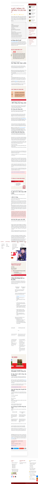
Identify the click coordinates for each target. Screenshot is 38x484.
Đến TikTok (37, 478)
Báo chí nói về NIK (31, 39)
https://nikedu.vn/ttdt (13, 445)
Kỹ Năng (30, 43)
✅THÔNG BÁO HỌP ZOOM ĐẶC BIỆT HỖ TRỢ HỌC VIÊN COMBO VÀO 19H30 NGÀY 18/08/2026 (33, 6)
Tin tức (30, 44)
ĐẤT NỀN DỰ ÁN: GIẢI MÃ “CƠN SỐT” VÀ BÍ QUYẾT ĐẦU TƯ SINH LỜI (33, 16)
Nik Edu (31, 483)
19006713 (33, 478)
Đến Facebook (37, 476)
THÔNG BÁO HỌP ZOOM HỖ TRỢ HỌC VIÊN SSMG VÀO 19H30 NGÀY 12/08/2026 (33, 10)
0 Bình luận (16, 14)
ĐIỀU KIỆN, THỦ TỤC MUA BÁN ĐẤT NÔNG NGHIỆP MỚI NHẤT (33, 20)
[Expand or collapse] (25, 22)
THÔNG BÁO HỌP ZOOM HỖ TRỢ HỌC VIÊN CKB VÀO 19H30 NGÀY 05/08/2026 (33, 13)
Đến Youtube (37, 480)
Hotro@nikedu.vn (34, 479)
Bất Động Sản (22, 14)
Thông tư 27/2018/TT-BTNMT (13, 41)
